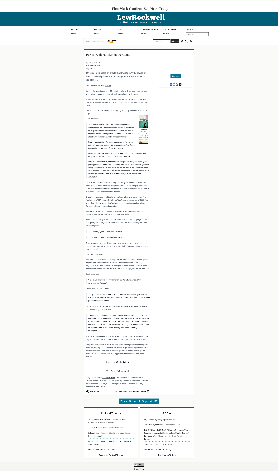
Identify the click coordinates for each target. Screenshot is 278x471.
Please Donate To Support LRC (139, 401)
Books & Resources (148, 29)
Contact (120, 33)
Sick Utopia (94, 391)
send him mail (108, 377)
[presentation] (101, 41)
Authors (97, 29)
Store (73, 33)
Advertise (166, 33)
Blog (119, 29)
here (95, 79)
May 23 (108, 86)
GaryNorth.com (93, 65)
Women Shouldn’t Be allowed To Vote (130, 391)
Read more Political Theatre (111, 455)
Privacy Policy (139, 469)
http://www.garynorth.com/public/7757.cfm (105, 237)
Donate (143, 33)
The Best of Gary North (117, 371)
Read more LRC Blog (167, 455)
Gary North (94, 62)
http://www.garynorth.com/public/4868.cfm (105, 231)
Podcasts (189, 29)
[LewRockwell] (139, 19)
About (96, 33)
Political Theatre (169, 29)
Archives (74, 29)
